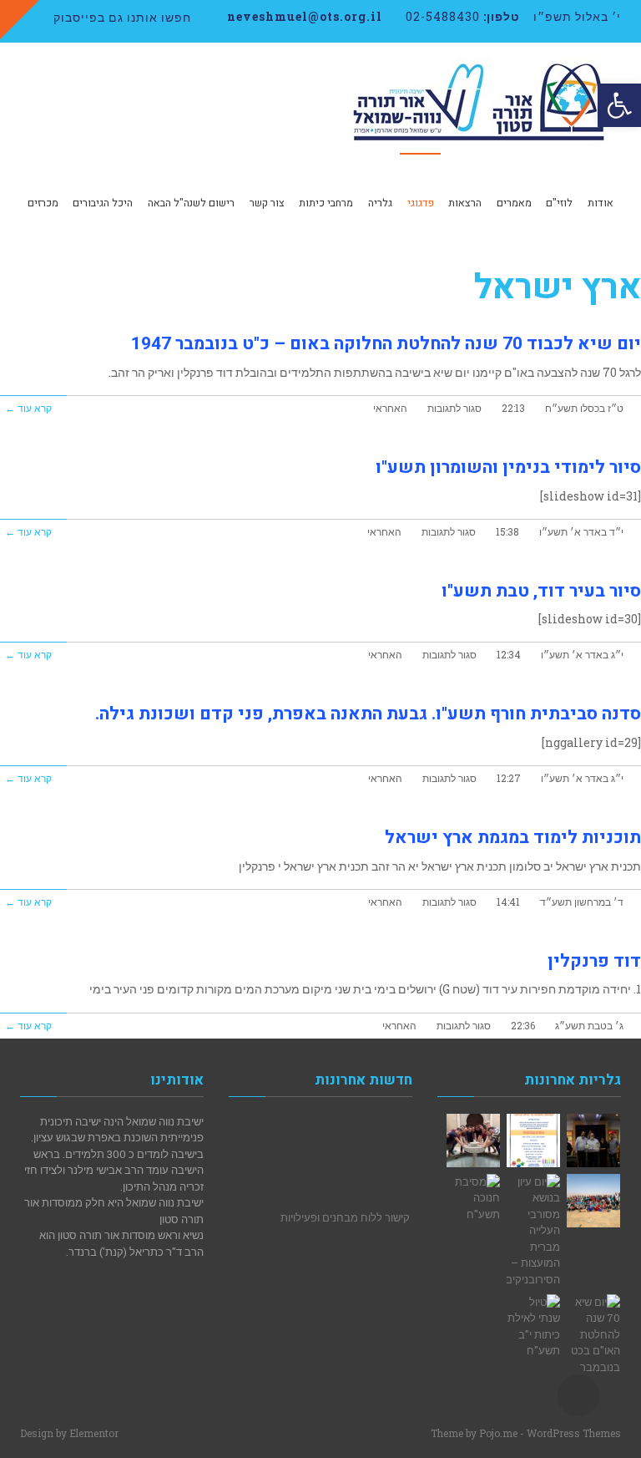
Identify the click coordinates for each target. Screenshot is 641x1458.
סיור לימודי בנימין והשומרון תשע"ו (508, 467)
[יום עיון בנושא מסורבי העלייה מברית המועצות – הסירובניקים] (533, 1231)
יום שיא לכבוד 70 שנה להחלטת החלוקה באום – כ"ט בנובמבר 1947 (386, 344)
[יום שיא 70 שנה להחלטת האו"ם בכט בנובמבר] (593, 1335)
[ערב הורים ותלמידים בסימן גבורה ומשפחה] (533, 1140)
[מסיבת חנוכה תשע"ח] (473, 1198)
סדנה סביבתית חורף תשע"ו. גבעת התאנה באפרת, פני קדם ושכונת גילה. (368, 714)
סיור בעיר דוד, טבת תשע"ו (541, 591)
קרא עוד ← (28, 408)
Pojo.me (498, 1433)
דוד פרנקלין (594, 961)
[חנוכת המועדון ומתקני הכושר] (593, 1140)
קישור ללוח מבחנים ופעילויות (345, 1213)
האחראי (390, 408)
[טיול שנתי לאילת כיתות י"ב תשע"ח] (533, 1326)
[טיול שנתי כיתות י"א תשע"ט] (593, 1200)
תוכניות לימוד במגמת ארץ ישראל (513, 838)
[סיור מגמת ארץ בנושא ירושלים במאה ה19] (473, 1140)
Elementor (94, 1433)
